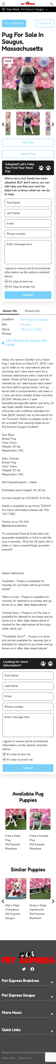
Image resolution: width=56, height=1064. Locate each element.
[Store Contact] (51, 3)
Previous (3, 123)
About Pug (28, 154)
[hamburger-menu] (3, 3)
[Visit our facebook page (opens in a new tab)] (32, 969)
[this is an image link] (28, 956)
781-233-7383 (31, 329)
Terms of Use (25, 1058)
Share (43, 23)
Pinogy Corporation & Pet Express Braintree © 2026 (27, 1052)
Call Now (28, 142)
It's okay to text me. (20, 281)
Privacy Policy (8, 1058)
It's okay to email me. (21, 287)
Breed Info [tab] (32, 311)
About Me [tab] (9, 311)
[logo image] (28, 3)
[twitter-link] (24, 969)
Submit (28, 295)
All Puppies (14, 23)
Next (52, 123)
